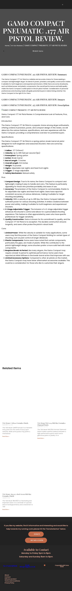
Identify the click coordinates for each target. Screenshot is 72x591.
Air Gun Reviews (17, 46)
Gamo (41, 51)
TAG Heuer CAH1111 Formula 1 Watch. (15, 423)
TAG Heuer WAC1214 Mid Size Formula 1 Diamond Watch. (51, 424)
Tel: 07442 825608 (10, 566)
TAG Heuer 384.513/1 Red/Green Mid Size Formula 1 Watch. (16, 495)
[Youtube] (44, 565)
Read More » (5, 436)
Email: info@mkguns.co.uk (27, 566)
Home (7, 46)
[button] (69, 4)
